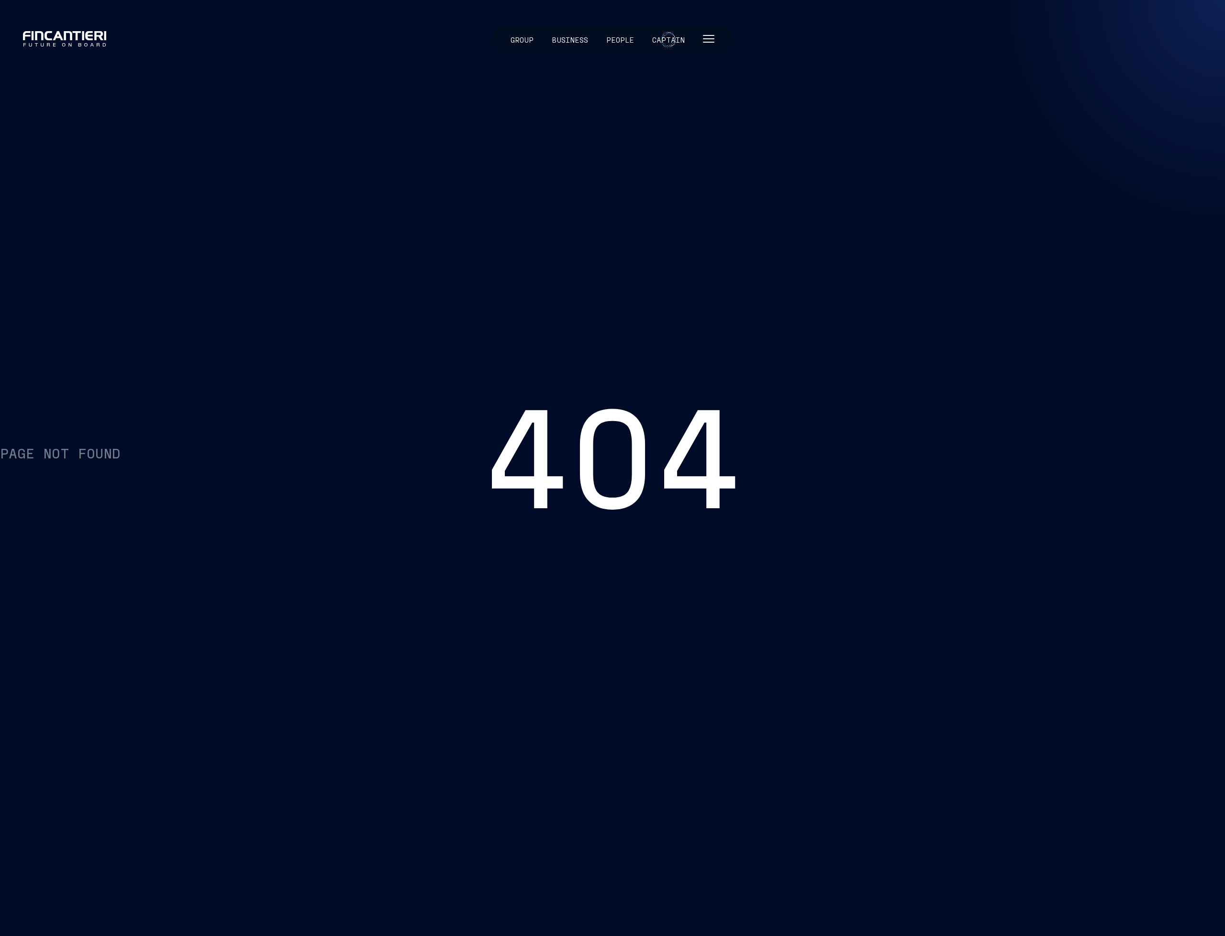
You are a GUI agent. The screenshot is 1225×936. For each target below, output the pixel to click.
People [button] (620, 39)
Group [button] (522, 39)
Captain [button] (668, 39)
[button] (709, 39)
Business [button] (570, 39)
